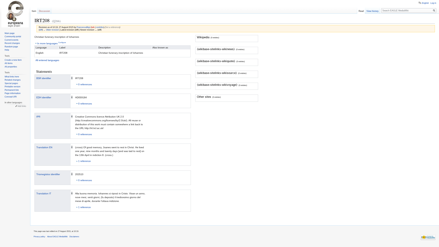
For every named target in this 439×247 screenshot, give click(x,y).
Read (361, 11)
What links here (12, 76)
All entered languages (47, 60)
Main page (10, 33)
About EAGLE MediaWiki (57, 237)
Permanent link (12, 90)
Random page (11, 46)
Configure (62, 42)
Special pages (11, 83)
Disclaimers (74, 237)
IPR (38, 116)
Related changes (13, 80)
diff (40, 30)
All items (9, 63)
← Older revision (51, 30)
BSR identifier (43, 78)
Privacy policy (39, 237)
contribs (99, 27)
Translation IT (43, 193)
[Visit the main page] (15, 13)
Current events (11, 40)
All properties (11, 67)
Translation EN (44, 147)
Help (7, 50)
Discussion (44, 11)
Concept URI (11, 97)
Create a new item (13, 60)
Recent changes (12, 43)
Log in (433, 3)
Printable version (12, 86)
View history (372, 11)
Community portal (13, 36)
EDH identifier (43, 97)
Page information (13, 93)
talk (92, 27)
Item (34, 11)
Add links (21, 106)
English (425, 3)
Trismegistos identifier (48, 174)
